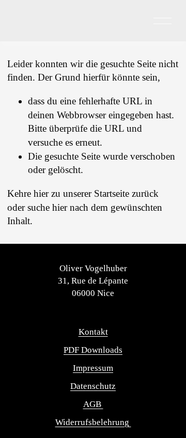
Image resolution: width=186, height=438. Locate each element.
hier (41, 193)
